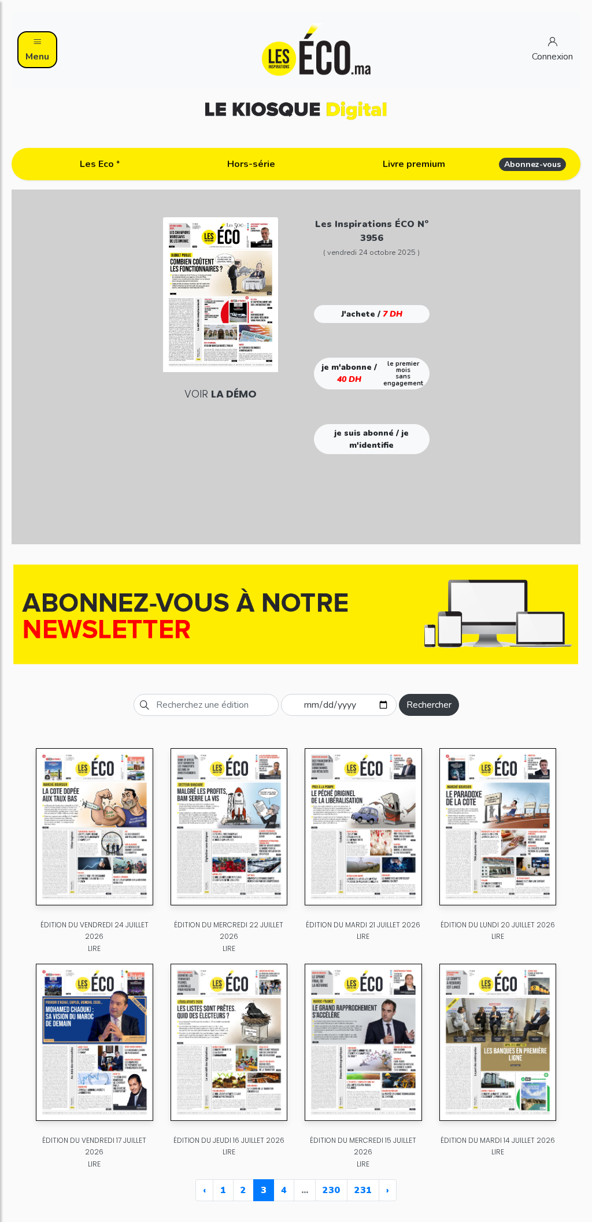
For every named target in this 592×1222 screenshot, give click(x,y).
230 (331, 1190)
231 (363, 1190)
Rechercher (429, 705)
